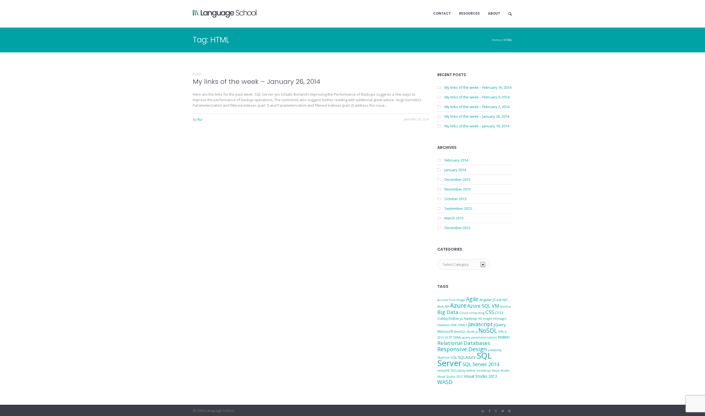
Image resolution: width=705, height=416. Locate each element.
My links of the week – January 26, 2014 (256, 81)
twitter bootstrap (478, 370)
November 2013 (457, 189)
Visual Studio (501, 370)
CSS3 (499, 312)
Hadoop (470, 318)
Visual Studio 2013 (480, 376)
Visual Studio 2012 (450, 377)
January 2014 (455, 169)
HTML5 (462, 325)
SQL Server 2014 (481, 364)
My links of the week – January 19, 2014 (476, 126)
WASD (444, 382)
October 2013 (455, 198)
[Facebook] (489, 411)
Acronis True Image (451, 300)
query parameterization (479, 337)
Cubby (442, 318)
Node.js (472, 332)
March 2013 (453, 218)
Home (496, 40)
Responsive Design (462, 349)
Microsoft (445, 331)
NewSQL (460, 332)
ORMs (457, 337)
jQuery (500, 324)
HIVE (454, 325)
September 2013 (458, 208)
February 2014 (456, 160)
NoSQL (487, 330)
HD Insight (485, 319)
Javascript (480, 324)
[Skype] (509, 411)
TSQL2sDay (457, 370)
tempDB (443, 370)
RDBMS (504, 337)
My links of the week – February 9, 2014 (476, 97)
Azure (458, 305)
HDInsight (499, 319)
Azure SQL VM (483, 305)
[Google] (496, 411)
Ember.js (456, 318)
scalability (494, 350)
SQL (454, 357)
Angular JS (487, 299)
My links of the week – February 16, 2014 (477, 87)
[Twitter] (502, 411)
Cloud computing (471, 313)
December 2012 (457, 227)
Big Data (448, 311)
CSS (489, 311)
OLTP (448, 337)
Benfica (505, 306)
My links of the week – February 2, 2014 (476, 106)
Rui (199, 119)
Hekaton (443, 325)
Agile (472, 299)
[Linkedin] (483, 411)
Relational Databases (463, 342)
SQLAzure (467, 357)
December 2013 (457, 179)
